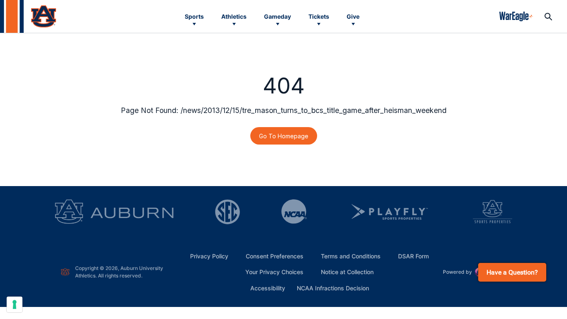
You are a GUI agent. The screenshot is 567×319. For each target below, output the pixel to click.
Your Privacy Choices (274, 271)
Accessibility (267, 288)
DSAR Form (413, 256)
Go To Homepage (283, 136)
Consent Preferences (274, 256)
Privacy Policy (209, 256)
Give (353, 16)
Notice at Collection (347, 271)
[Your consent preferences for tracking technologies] (14, 304)
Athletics (234, 16)
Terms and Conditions (351, 256)
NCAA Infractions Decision (333, 288)
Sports (194, 16)
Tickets (318, 16)
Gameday (277, 16)
